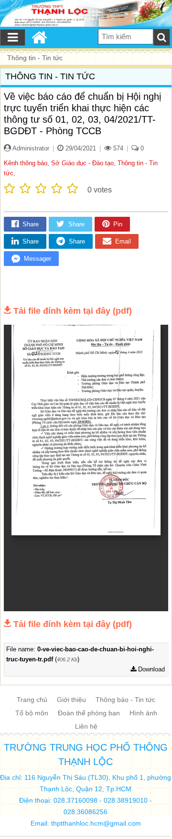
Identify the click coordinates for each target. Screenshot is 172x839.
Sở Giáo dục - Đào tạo (82, 163)
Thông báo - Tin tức (125, 699)
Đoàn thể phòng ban (89, 713)
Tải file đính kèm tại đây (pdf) (72, 311)
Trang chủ (32, 699)
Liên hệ (86, 726)
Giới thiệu (71, 699)
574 (117, 148)
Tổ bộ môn (31, 713)
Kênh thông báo (25, 163)
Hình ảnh (143, 713)
